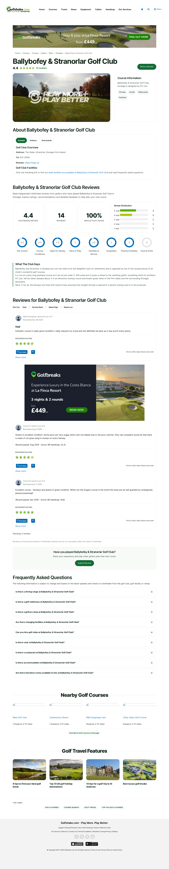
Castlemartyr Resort (59, 717)
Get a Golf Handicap (85, 828)
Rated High (53, 307)
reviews (41, 68)
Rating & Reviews (71, 828)
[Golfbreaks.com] (84, 392)
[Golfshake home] (18, 9)
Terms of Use (95, 850)
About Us (64, 831)
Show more (20, 357)
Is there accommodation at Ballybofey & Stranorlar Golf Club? (45, 662)
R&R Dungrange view (96, 717)
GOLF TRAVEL (90, 807)
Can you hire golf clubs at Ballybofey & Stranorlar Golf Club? (45, 632)
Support (61, 828)
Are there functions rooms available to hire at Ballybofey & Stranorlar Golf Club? (54, 673)
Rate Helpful (22, 352)
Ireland (43, 53)
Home (42, 9)
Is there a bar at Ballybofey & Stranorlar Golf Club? (40, 642)
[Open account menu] (142, 9)
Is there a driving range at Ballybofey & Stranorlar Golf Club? (45, 591)
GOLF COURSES (52, 807)
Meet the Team (105, 828)
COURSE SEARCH (71, 807)
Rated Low (68, 307)
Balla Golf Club (20, 717)
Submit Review (84, 563)
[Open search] (148, 9)
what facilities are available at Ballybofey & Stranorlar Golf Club (78, 172)
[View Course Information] (29, 709)
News (74, 9)
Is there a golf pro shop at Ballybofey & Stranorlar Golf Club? (45, 612)
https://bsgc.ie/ (32, 162)
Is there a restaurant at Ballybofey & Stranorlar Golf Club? (44, 652)
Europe (35, 53)
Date (24, 307)
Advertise (96, 831)
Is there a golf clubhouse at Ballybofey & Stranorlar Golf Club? (46, 602)
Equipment (86, 9)
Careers (96, 828)
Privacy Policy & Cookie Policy (111, 850)
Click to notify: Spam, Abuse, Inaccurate (140, 352)
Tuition (98, 9)
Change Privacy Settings (109, 831)
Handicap (110, 9)
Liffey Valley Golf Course (134, 717)
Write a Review (146, 66)
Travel (64, 9)
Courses (53, 9)
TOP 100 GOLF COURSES (112, 807)
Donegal (59, 53)
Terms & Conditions (84, 831)
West (51, 53)
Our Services (125, 9)
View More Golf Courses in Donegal (84, 733)
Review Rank (37, 307)
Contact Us (73, 831)
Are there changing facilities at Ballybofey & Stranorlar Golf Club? (47, 622)
